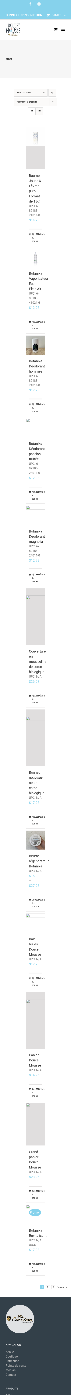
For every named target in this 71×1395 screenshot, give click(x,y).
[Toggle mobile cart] (56, 29)
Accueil (10, 1352)
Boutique (12, 1356)
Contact (11, 1375)
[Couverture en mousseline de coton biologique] (35, 616)
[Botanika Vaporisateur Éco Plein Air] (35, 257)
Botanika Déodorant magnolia (37, 536)
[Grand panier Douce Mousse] (35, 1124)
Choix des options (33, 903)
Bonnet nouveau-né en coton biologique (36, 782)
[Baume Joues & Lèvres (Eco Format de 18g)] (35, 148)
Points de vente (16, 1365)
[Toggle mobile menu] (63, 29)
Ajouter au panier (33, 237)
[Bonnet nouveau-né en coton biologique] (35, 738)
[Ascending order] (52, 93)
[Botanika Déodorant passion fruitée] (35, 427)
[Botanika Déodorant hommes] (35, 345)
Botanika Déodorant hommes (37, 366)
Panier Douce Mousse (35, 1060)
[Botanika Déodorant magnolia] (35, 515)
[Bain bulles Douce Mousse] (35, 923)
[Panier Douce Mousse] (35, 1020)
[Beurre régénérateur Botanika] (35, 840)
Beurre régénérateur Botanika (39, 861)
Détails (40, 234)
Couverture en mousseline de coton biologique (37, 661)
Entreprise (12, 1361)
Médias (11, 1370)
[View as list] (39, 111)
